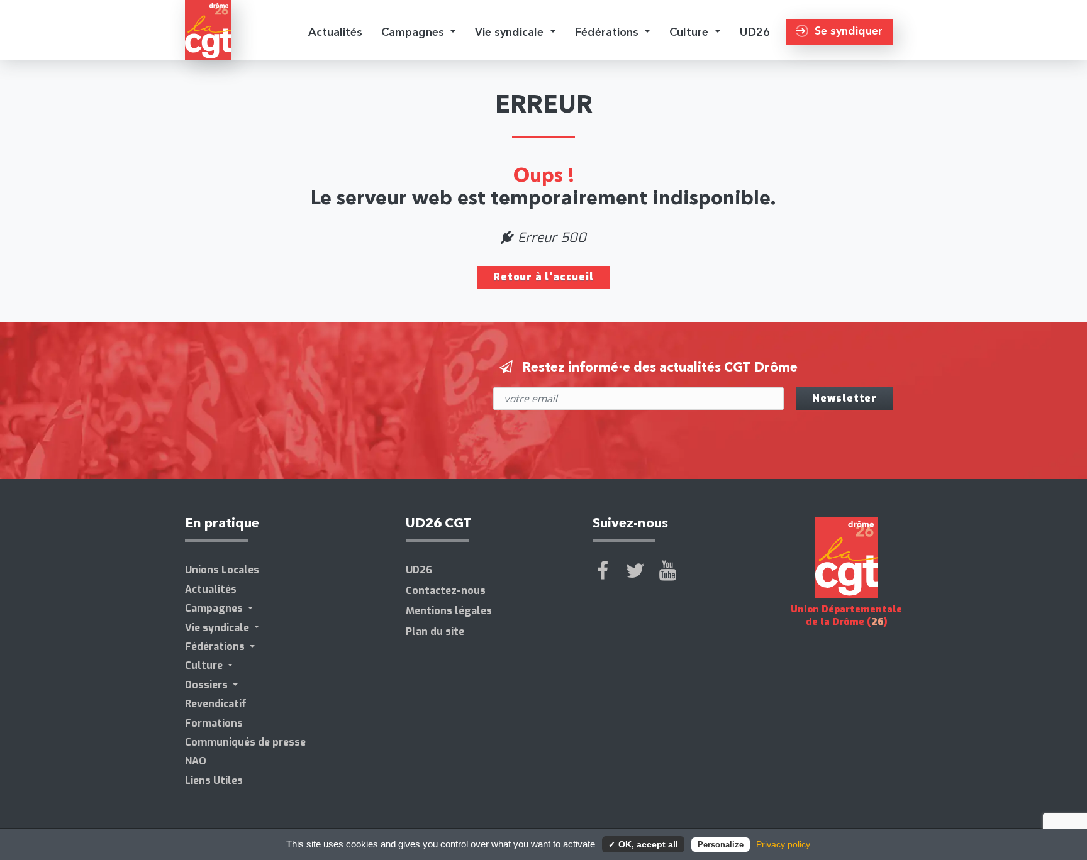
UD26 (755, 32)
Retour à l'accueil (543, 277)
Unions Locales (222, 569)
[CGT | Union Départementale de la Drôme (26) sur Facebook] (603, 571)
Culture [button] (690, 32)
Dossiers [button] (207, 685)
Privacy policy (783, 844)
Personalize (721, 844)
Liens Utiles (214, 780)
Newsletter (844, 398)
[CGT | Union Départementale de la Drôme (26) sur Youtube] (668, 571)
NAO (195, 761)
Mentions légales (449, 610)
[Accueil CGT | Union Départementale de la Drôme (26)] (208, 30)
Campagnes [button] (414, 32)
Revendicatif (216, 703)
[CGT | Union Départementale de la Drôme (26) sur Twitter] (635, 571)
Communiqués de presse (245, 742)
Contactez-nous (446, 590)
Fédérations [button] (608, 32)
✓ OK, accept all (643, 844)
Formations (214, 723)
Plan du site (435, 631)
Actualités (335, 32)
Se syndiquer (849, 30)
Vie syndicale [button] (511, 32)
